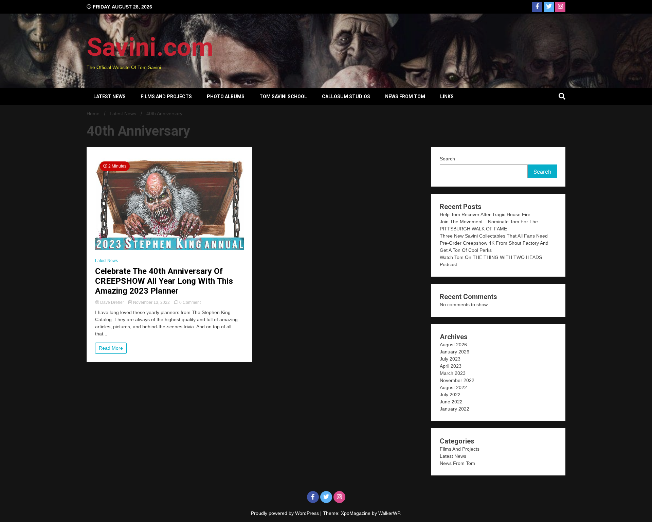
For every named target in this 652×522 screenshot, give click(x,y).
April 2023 (450, 366)
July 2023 (450, 359)
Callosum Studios (346, 96)
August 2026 (453, 344)
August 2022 (453, 387)
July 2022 (450, 394)
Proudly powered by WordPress (285, 513)
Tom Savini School (283, 96)
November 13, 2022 (151, 302)
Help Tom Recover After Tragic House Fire (485, 214)
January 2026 (454, 351)
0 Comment (190, 302)
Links (447, 96)
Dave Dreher (112, 302)
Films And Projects (166, 96)
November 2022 (457, 380)
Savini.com (150, 47)
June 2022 (451, 401)
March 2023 (453, 373)
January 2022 (454, 409)
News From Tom (405, 96)
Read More (111, 348)
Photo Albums (225, 96)
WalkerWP (389, 513)
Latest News (109, 96)
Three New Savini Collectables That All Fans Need (494, 236)
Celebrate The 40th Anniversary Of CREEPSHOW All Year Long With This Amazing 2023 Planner (164, 281)
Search (447, 158)
